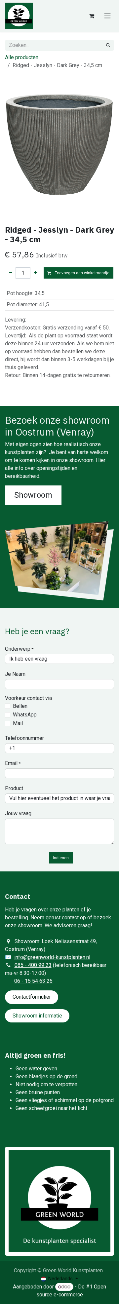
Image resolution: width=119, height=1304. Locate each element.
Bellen (20, 706)
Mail (18, 723)
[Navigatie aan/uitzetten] (107, 16)
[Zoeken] (108, 45)
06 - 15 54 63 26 (33, 981)
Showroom (33, 495)
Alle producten (21, 57)
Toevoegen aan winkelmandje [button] (81, 273)
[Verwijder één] (10, 273)
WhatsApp (25, 714)
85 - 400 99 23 (35, 965)
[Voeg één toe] (35, 273)
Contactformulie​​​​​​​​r (32, 997)
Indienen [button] (61, 858)
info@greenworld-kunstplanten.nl (52, 957)
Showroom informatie (37, 1016)
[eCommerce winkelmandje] (91, 15)
